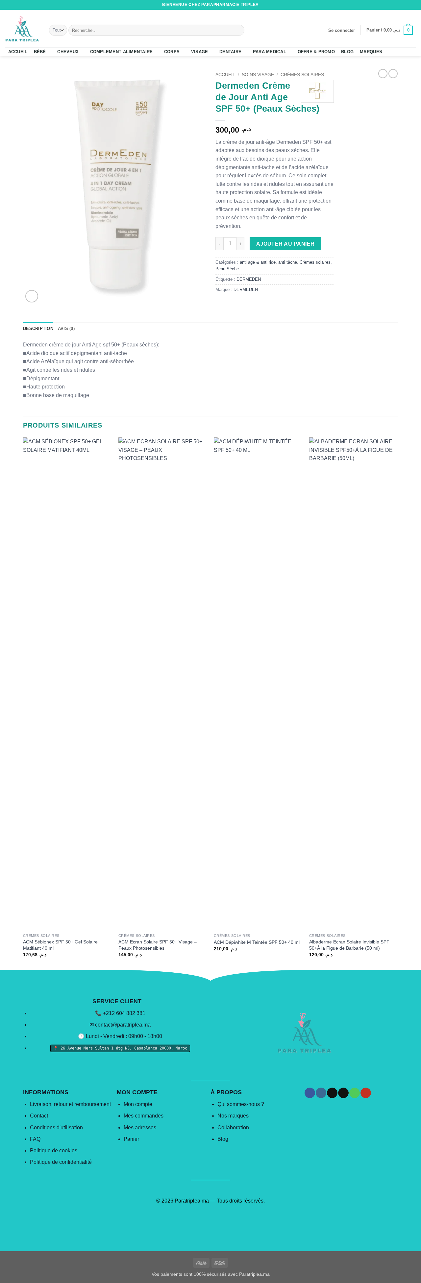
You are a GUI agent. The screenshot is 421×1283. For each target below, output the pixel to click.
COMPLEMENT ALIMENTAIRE (121, 51)
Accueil (225, 74)
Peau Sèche (227, 268)
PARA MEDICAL (269, 51)
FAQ (35, 1139)
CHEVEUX (68, 51)
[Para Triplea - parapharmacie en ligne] (22, 28)
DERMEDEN (248, 279)
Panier (131, 1139)
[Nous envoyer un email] (400, 5)
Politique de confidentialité (61, 1162)
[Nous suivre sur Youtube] (413, 5)
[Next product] (382, 73)
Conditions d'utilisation (56, 1127)
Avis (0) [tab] (66, 328)
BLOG (347, 51)
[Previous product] (393, 73)
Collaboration (233, 1127)
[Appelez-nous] (407, 5)
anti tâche (287, 262)
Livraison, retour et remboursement (70, 1104)
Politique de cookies (53, 1150)
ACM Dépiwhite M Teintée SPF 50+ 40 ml (257, 942)
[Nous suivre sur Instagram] (388, 5)
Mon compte (138, 1104)
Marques (371, 51)
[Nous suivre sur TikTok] (394, 5)
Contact (39, 1115)
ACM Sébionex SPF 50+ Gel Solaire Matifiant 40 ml (60, 945)
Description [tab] (38, 328)
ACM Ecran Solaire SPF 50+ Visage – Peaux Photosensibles (157, 945)
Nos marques (233, 1115)
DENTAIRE (230, 51)
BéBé (40, 51)
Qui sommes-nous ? (240, 1104)
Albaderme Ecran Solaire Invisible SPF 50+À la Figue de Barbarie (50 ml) (349, 945)
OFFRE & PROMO (316, 51)
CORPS (172, 51)
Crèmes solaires (302, 74)
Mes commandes (143, 1115)
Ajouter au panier (285, 244)
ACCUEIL (18, 51)
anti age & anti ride (258, 262)
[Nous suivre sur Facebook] (381, 5)
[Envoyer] (238, 30)
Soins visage (258, 74)
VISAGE (199, 51)
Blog (222, 1139)
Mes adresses (140, 1127)
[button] (341, 30)
